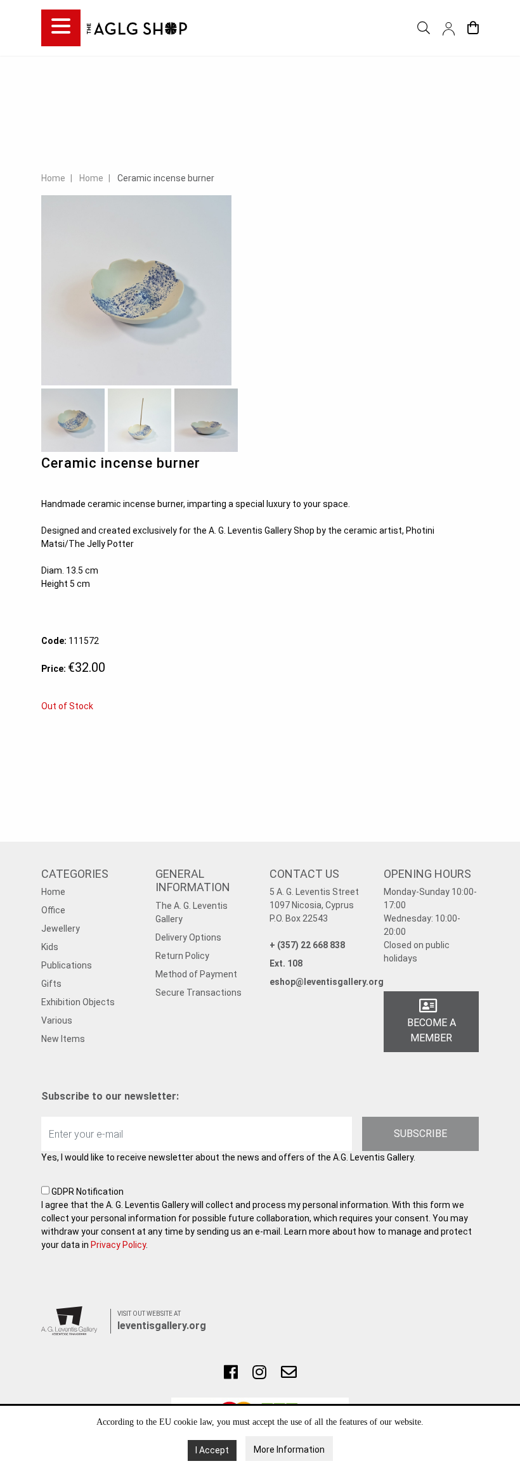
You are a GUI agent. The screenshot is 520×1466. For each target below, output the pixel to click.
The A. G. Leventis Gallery (191, 912)
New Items (63, 1039)
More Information (289, 1449)
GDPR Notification (256, 1218)
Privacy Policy (118, 1245)
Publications (66, 965)
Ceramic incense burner (165, 178)
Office (53, 910)
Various (56, 1020)
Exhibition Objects (78, 1002)
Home (53, 178)
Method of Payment (196, 974)
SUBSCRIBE (420, 1134)
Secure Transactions (198, 992)
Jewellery (60, 928)
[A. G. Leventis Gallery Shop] (137, 27)
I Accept (212, 1450)
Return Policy (182, 956)
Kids (49, 947)
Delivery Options (188, 937)
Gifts (51, 984)
